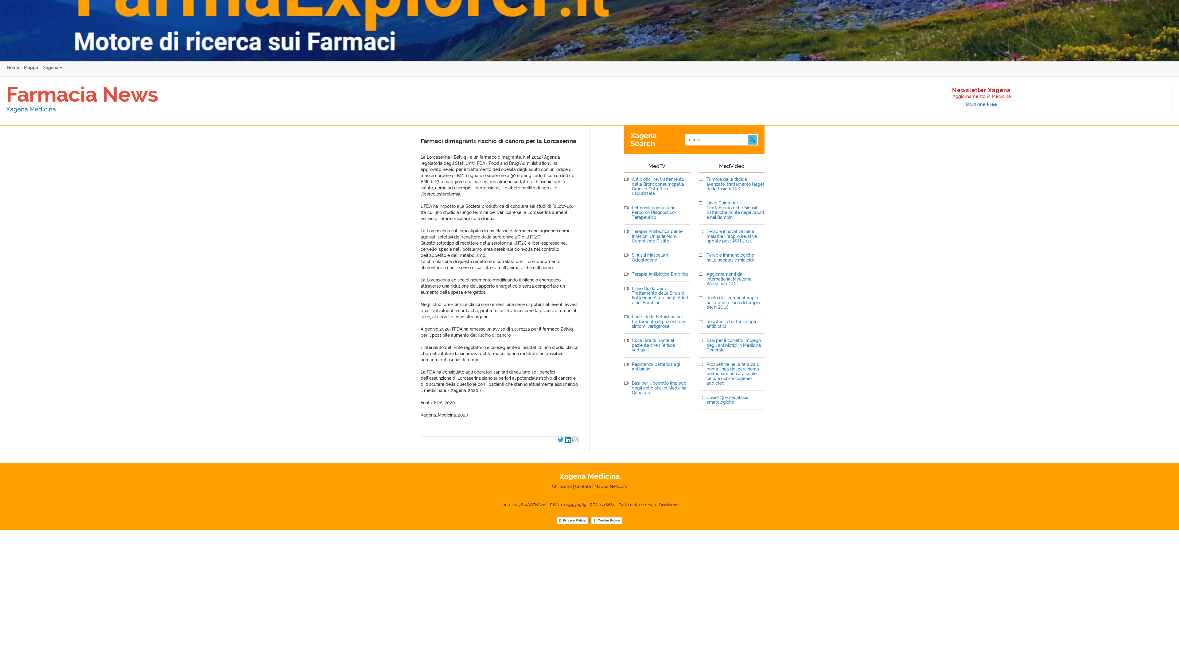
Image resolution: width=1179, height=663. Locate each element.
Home (13, 67)
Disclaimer (669, 504)
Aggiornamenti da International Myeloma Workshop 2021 (729, 279)
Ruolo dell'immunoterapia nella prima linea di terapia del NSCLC (733, 303)
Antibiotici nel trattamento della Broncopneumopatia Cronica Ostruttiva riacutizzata (658, 186)
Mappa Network (610, 486)
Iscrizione (981, 104)
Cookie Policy (608, 520)
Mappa (31, 67)
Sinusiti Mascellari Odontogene (650, 257)
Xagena (51, 67)
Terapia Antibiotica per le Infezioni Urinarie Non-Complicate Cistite (657, 236)
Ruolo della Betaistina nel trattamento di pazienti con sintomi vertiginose (659, 322)
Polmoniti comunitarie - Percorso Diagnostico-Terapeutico (655, 213)
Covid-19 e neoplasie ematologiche (727, 400)
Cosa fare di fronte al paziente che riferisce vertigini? (653, 345)
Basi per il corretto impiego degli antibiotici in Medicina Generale (659, 388)
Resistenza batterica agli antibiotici (656, 366)
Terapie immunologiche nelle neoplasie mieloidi (730, 257)
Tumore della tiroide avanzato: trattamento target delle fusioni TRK (735, 184)
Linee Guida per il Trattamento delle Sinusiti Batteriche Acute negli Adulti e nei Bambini (660, 295)
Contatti (583, 486)
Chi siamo (562, 486)
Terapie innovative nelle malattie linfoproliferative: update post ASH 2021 (732, 236)
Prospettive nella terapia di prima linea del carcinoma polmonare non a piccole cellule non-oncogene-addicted (733, 374)
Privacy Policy (574, 520)
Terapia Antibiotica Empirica (660, 274)
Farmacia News (82, 94)
